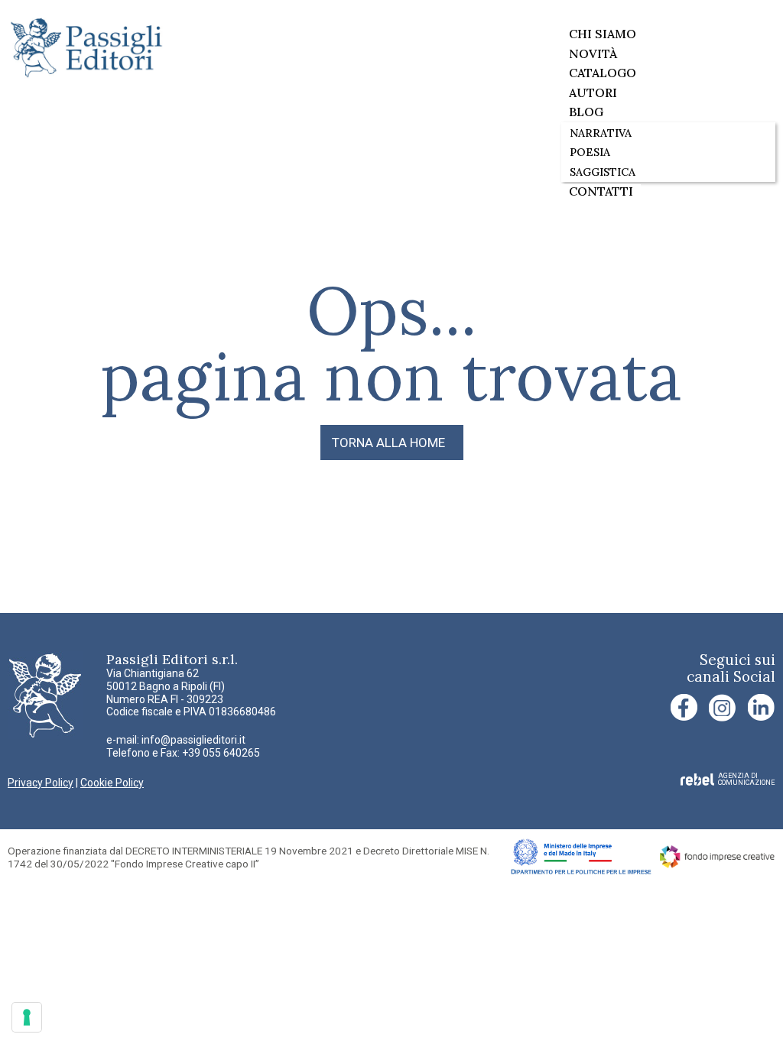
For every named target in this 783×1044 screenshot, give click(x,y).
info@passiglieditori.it (193, 740)
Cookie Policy (112, 783)
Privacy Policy (40, 783)
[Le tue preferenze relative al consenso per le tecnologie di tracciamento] (26, 1017)
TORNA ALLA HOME (388, 442)
